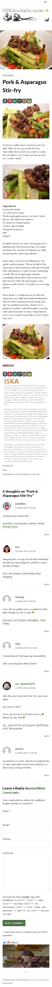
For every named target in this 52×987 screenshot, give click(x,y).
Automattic (8, 983)
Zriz (17, 547)
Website (7, 839)
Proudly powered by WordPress (17, 980)
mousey (19, 748)
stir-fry (35, 474)
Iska (11, 381)
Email (6, 825)
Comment (8, 853)
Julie (17, 643)
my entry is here (12, 706)
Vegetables (8, 75)
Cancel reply (11, 792)
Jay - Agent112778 (25, 683)
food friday (23, 474)
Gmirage (19, 597)
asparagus (9, 474)
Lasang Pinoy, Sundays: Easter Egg (24, 950)
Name (7, 811)
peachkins (20, 503)
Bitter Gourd (29, 663)
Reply (46, 534)
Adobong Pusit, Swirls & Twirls (22, 962)
